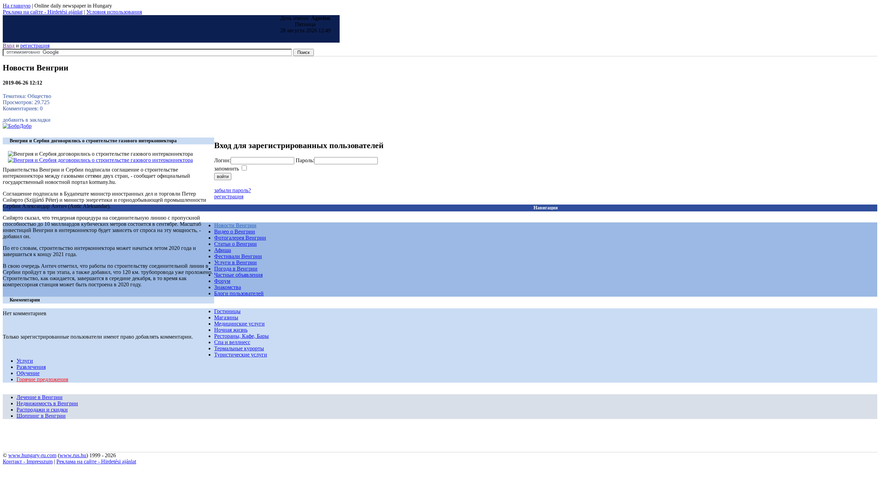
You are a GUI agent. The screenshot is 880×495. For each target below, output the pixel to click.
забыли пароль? (232, 190)
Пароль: (305, 160)
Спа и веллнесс (232, 342)
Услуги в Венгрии (235, 262)
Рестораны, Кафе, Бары (241, 336)
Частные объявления (238, 275)
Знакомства (227, 287)
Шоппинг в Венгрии (41, 416)
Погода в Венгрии (235, 269)
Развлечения (31, 367)
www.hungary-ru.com (32, 455)
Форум (222, 281)
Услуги (24, 361)
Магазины (226, 317)
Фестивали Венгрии (238, 256)
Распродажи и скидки (42, 409)
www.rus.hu (72, 455)
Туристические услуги (240, 355)
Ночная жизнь (231, 330)
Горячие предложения (42, 379)
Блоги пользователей (239, 293)
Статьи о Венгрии (235, 244)
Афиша (222, 250)
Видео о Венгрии (234, 231)
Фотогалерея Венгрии (240, 238)
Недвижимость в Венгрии (47, 403)
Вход (8, 45)
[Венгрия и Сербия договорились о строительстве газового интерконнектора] (100, 160)
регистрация (35, 45)
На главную (17, 6)
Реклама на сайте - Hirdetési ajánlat (42, 12)
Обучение (28, 373)
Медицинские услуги (239, 324)
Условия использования (114, 12)
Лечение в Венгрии (39, 397)
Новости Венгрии (235, 225)
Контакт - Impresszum (28, 461)
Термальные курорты (239, 348)
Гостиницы (227, 311)
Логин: (222, 160)
